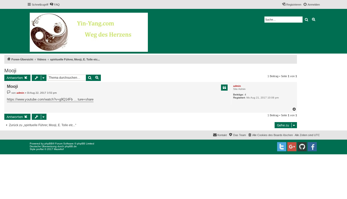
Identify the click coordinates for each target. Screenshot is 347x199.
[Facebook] (312, 146)
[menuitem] (55, 5)
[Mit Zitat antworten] (224, 88)
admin (237, 86)
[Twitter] (281, 146)
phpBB (48, 143)
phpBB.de (71, 146)
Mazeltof (59, 149)
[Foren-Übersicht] (89, 31)
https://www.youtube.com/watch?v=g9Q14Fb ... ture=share (50, 99)
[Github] (302, 146)
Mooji (10, 70)
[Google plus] (291, 146)
